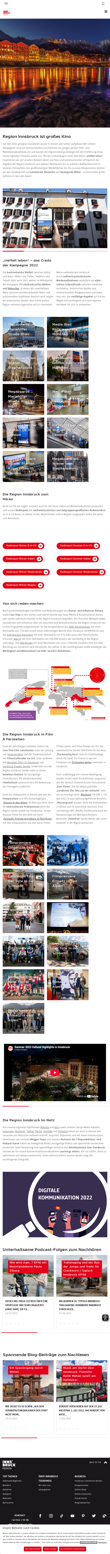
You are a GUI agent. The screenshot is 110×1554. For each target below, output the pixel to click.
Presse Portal (81, 1498)
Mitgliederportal (82, 1503)
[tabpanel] (55, 218)
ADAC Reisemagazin (79, 627)
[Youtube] (72, 1516)
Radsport (7, 1494)
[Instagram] (51, 1516)
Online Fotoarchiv (83, 1494)
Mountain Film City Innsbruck (23, 762)
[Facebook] (40, 1516)
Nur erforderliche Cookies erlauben (73, 1549)
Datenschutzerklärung (88, 1542)
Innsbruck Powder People (16, 766)
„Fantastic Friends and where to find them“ (27, 819)
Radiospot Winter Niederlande (24, 572)
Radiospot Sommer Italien (75, 559)
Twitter (30, 1131)
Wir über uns (45, 1485)
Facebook (20, 1131)
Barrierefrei (8, 1503)
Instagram (8, 1131)
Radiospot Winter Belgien (21, 585)
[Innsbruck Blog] (104, 1516)
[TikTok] (61, 1516)
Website (44, 1127)
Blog (56, 1127)
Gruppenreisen (81, 1485)
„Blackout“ (86, 794)
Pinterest (63, 1131)
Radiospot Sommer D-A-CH (76, 546)
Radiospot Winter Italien (20, 559)
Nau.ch (17, 639)
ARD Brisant (26, 643)
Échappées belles (82, 762)
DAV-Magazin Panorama (20, 635)
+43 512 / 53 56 (20, 1520)
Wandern (7, 1485)
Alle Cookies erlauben (32, 1549)
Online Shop (80, 1490)
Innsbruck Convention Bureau (88, 1481)
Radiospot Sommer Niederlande (79, 572)
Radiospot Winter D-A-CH (21, 546)
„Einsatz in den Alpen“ (15, 803)
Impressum (102, 1542)
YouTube (48, 1131)
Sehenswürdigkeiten (12, 1481)
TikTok (38, 1131)
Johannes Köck (15, 754)
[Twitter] (94, 1516)
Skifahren (7, 1490)
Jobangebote (44, 1490)
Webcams (7, 1498)
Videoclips (13, 288)
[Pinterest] (83, 1516)
